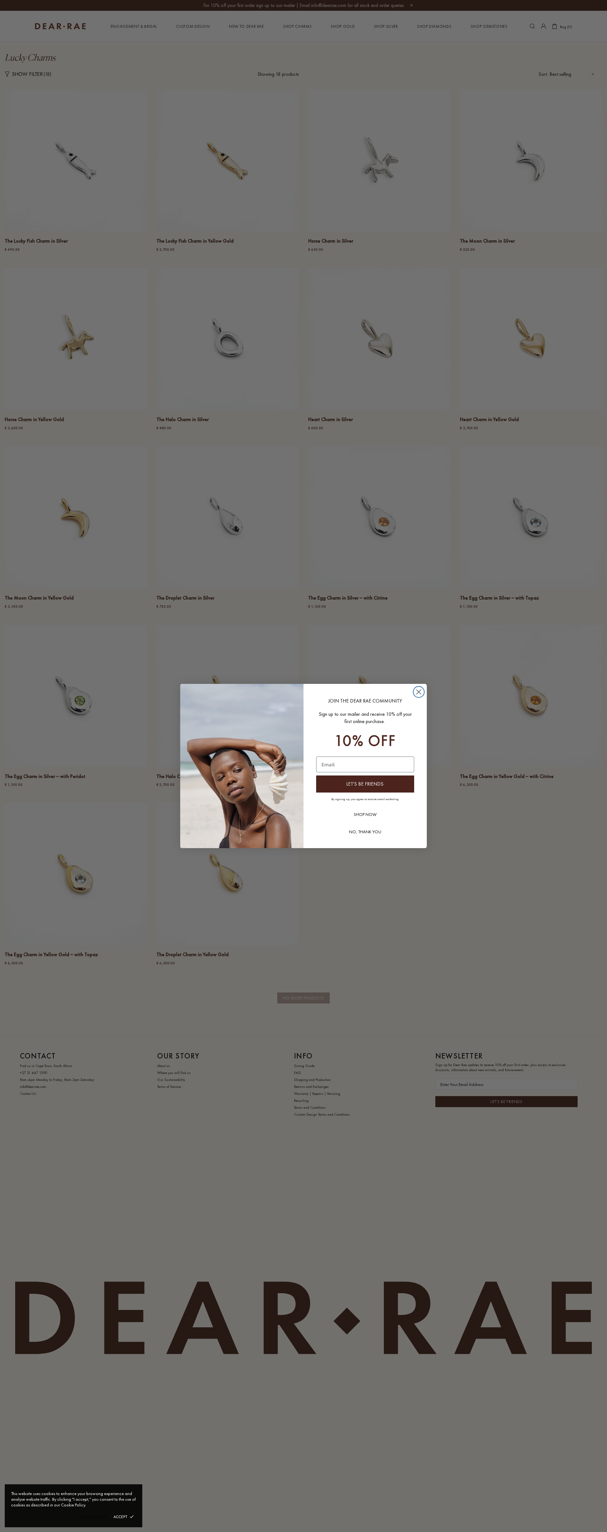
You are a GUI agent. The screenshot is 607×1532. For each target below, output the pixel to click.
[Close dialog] (418, 691)
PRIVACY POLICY (94, 1516)
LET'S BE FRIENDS (364, 784)
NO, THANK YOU (365, 832)
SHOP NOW (365, 814)
